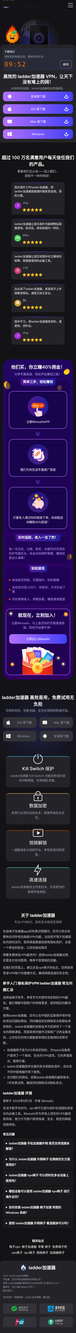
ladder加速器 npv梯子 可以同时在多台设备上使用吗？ (37, 1178)
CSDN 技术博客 (33, 1297)
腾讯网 (46, 1297)
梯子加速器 (29, 1247)
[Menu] (70, 5)
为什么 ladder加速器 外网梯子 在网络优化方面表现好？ (38, 1161)
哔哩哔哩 (18, 1297)
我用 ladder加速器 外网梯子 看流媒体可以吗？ (39, 1223)
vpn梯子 (17, 1252)
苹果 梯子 (44, 1247)
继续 (66, 64)
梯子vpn (14, 1247)
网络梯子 (42, 1252)
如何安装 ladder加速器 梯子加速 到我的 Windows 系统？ (33, 1210)
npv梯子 (29, 1252)
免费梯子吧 (59, 1247)
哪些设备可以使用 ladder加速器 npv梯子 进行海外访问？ (38, 1194)
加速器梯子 (57, 1252)
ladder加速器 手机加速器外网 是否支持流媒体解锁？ (37, 1146)
